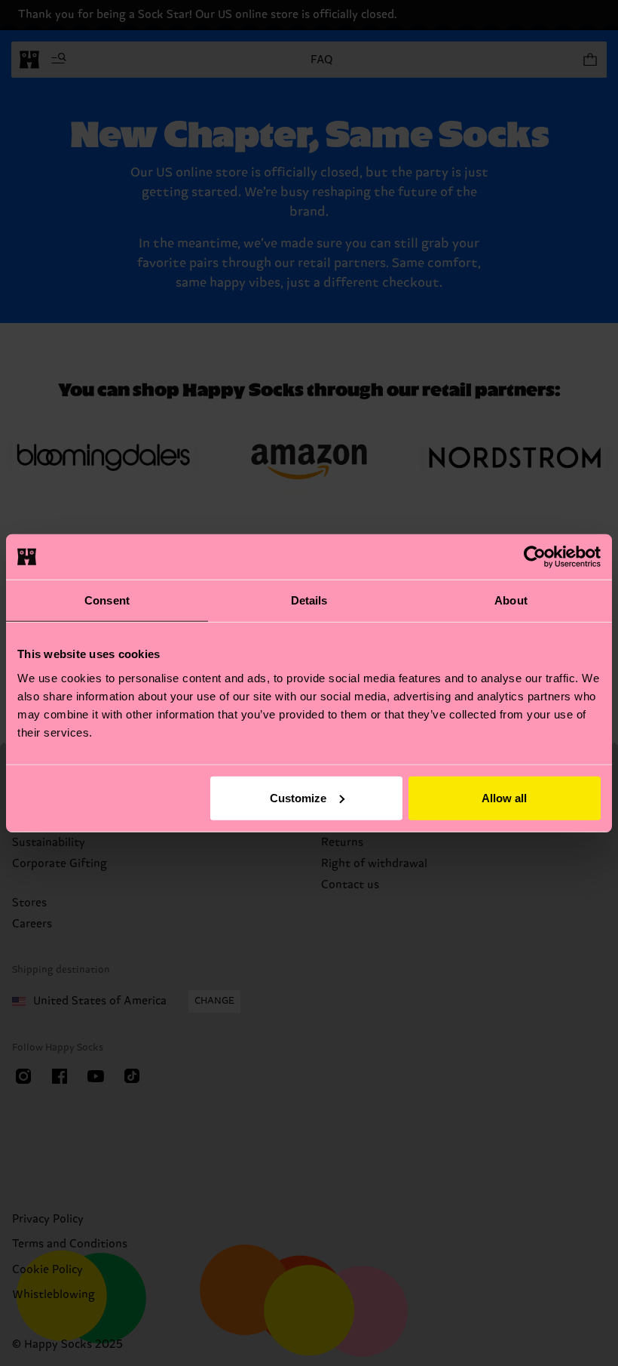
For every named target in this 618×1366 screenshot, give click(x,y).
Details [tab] (309, 600)
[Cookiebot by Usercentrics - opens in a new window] (535, 557)
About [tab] (511, 600)
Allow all (504, 797)
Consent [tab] (107, 600)
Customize (298, 797)
